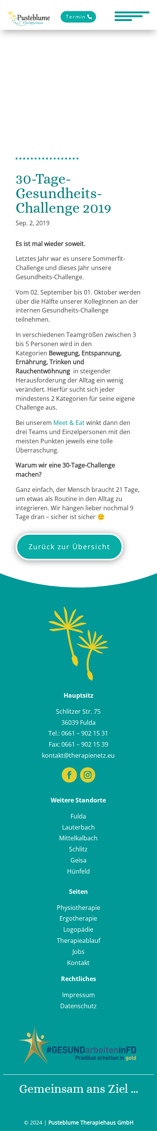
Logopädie (78, 929)
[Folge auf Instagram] (87, 775)
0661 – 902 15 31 (84, 733)
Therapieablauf (78, 940)
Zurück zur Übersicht (69, 546)
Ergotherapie (78, 918)
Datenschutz (78, 1006)
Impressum (78, 995)
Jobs (78, 951)
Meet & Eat (69, 422)
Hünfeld (78, 871)
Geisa (78, 860)
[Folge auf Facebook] (69, 775)
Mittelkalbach (78, 838)
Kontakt (78, 963)
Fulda (78, 816)
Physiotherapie (78, 907)
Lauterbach (78, 827)
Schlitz (78, 849)
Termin (76, 16)
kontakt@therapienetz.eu (78, 755)
